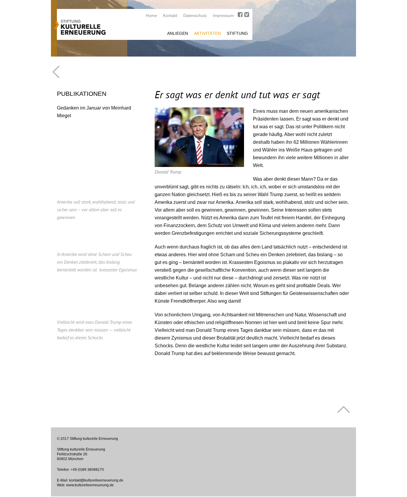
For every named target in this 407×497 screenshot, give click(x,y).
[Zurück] (56, 71)
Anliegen (177, 33)
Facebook (240, 14)
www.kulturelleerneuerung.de (90, 485)
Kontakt (170, 15)
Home (151, 15)
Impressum (223, 15)
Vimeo (246, 14)
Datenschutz (195, 15)
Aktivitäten (207, 33)
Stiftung (237, 33)
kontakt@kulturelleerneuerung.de (96, 480)
